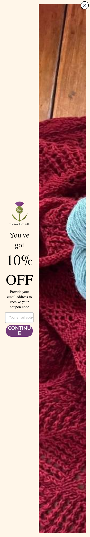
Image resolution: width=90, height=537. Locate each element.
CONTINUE (19, 331)
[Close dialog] (84, 5)
